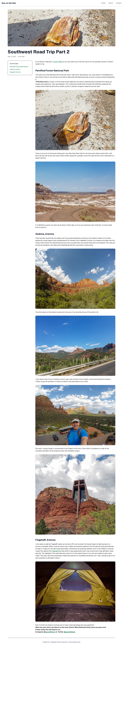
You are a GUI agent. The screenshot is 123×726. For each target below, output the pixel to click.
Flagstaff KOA (56, 551)
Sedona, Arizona (15, 69)
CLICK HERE (57, 62)
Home (103, 3)
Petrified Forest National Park (19, 67)
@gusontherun (69, 632)
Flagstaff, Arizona (15, 72)
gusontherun (50, 632)
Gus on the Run (9, 3)
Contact (118, 3)
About (110, 3)
